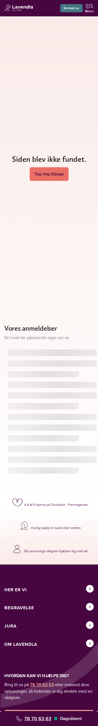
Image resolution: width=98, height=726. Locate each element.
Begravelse (19, 608)
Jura (10, 626)
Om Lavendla (20, 644)
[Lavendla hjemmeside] (20, 8)
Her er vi (15, 590)
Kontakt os (71, 8)
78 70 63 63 (37, 718)
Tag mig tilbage (49, 174)
